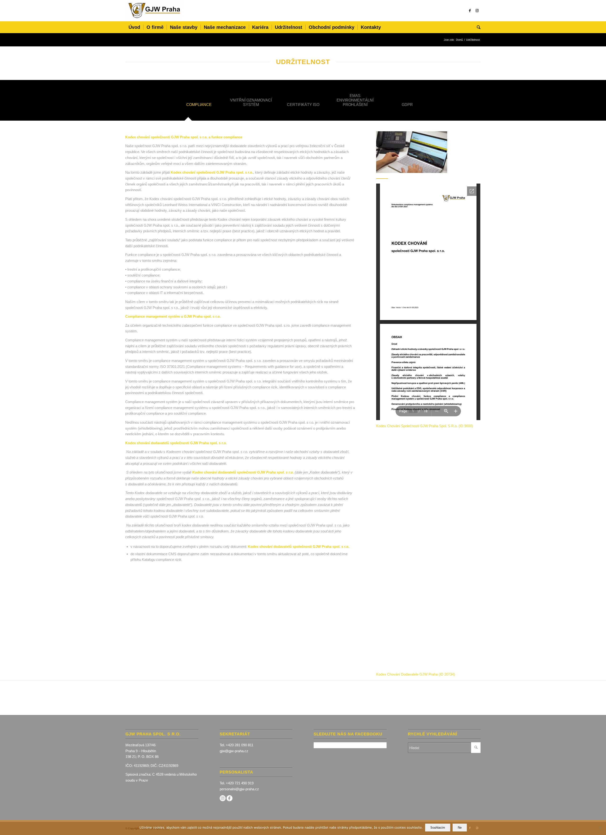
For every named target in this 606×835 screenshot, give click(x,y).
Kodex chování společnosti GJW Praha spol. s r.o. (212, 172)
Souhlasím (437, 827)
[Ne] (600, 827)
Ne (460, 827)
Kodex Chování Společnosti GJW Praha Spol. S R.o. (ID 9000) (424, 426)
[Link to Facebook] (469, 10)
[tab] (199, 106)
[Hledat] (477, 27)
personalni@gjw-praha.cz (239, 789)
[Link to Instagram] (477, 10)
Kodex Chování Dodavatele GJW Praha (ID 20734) (415, 674)
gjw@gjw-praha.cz (234, 751)
